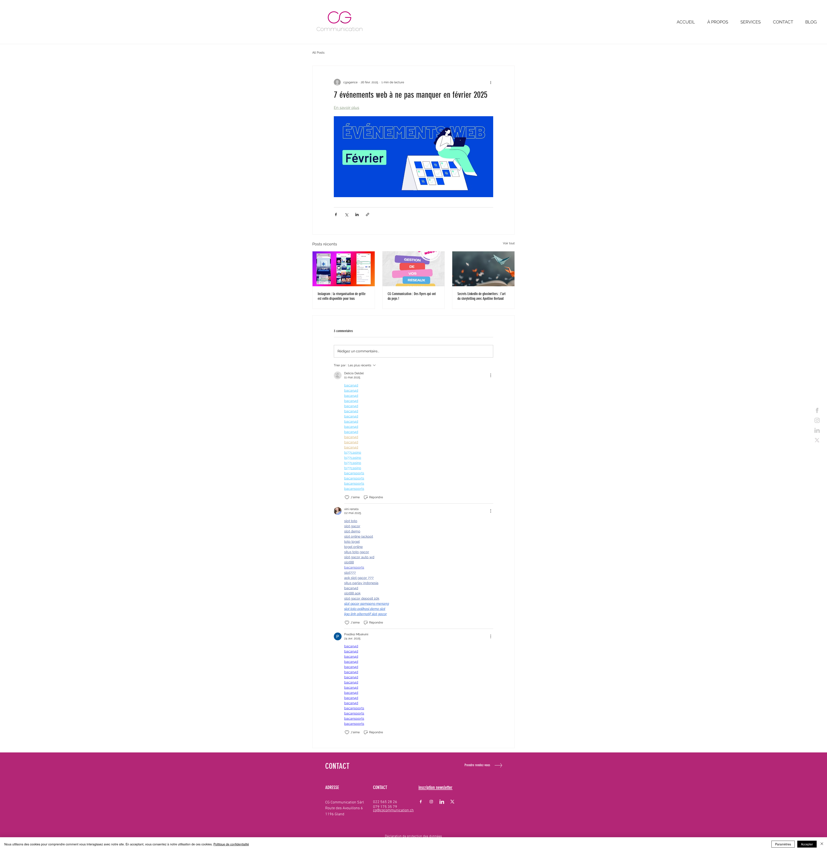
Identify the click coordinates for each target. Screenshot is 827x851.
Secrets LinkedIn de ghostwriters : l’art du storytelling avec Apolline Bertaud (481, 296)
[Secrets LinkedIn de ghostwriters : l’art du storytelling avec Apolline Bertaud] (483, 268)
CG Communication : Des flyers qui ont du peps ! (412, 296)
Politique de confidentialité (231, 844)
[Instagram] (431, 801)
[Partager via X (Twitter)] (346, 214)
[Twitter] (817, 440)
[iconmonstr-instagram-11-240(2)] (817, 420)
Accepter (807, 844)
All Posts (318, 52)
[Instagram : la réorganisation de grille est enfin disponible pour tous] (343, 268)
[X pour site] (452, 801)
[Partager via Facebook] (336, 214)
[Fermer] (821, 844)
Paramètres (783, 844)
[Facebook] (420, 801)
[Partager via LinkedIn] (357, 214)
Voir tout (509, 243)
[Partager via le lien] (367, 214)
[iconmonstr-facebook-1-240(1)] (817, 410)
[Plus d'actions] (490, 82)
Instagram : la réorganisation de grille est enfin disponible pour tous (341, 296)
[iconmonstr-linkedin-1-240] (817, 430)
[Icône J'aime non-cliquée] (347, 497)
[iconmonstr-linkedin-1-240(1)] (442, 801)
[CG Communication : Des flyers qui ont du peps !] (413, 268)
